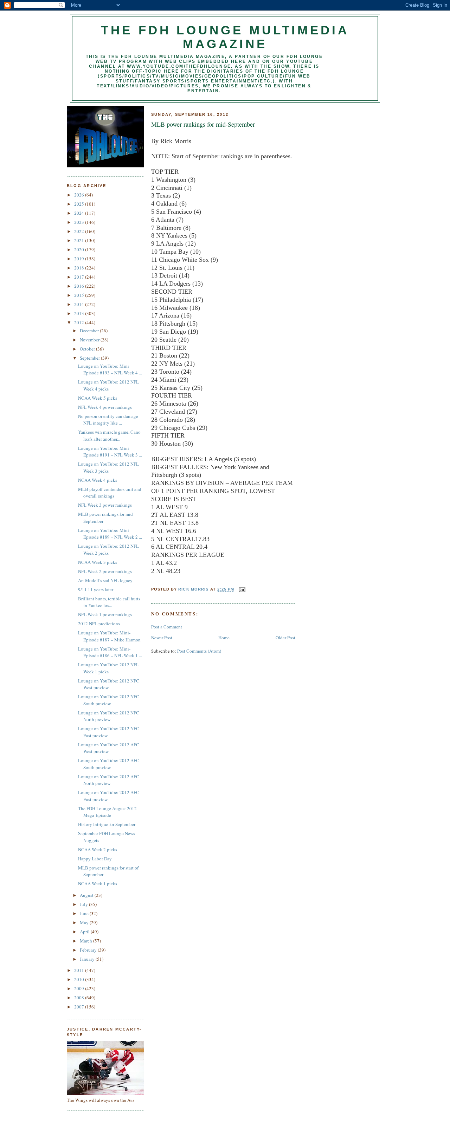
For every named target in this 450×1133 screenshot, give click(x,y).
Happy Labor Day (95, 858)
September (90, 358)
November (90, 339)
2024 (79, 213)
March (86, 941)
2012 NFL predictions (99, 623)
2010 (79, 979)
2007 (79, 1007)
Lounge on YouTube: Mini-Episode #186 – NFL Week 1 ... (110, 652)
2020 (79, 249)
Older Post (285, 637)
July (84, 904)
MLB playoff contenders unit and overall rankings (109, 492)
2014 (79, 304)
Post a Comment (166, 627)
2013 (79, 313)
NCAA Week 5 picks (97, 398)
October (88, 349)
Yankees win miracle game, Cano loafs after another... (109, 435)
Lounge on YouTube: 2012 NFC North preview (108, 716)
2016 (79, 286)
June (85, 913)
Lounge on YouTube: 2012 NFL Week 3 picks (108, 467)
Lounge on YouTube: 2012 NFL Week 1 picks (108, 668)
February (89, 950)
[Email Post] (242, 589)
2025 (79, 204)
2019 (79, 258)
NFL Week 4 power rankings (105, 407)
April (85, 931)
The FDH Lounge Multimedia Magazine (225, 37)
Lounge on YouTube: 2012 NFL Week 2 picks (108, 549)
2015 (79, 295)
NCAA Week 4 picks (97, 480)
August (87, 895)
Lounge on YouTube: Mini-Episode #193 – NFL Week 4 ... (110, 369)
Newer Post (161, 637)
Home (224, 637)
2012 (79, 322)
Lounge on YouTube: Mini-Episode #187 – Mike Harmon (109, 636)
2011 (79, 970)
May (85, 922)
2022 (79, 231)
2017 (79, 277)
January (88, 959)
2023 (79, 222)
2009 (79, 988)
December (90, 330)
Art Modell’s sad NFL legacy (105, 580)
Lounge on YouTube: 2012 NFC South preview (108, 700)
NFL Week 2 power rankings (105, 571)
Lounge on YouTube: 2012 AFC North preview (108, 780)
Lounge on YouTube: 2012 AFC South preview (108, 764)
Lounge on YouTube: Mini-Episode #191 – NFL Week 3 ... (110, 451)
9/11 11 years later (95, 589)
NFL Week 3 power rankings (105, 505)
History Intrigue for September (106, 824)
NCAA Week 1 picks (97, 883)
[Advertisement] (337, 132)
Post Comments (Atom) (199, 651)
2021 (79, 240)
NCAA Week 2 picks (97, 849)
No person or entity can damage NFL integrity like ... (108, 419)
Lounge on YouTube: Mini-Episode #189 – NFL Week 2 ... (110, 533)
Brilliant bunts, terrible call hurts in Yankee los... (109, 602)
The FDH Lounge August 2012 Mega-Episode (107, 812)
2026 (79, 195)
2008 (79, 997)
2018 (79, 268)
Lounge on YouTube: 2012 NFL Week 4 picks (108, 385)
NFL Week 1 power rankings (105, 614)
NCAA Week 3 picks (97, 562)
